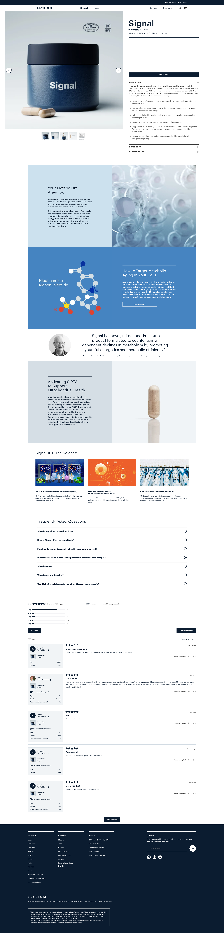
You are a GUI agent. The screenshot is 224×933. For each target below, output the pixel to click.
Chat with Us (94, 844)
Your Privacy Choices (97, 855)
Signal (39, 657)
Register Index (170, 2)
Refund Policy (90, 901)
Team (60, 844)
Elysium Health (41, 901)
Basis (30, 840)
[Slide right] (118, 70)
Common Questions (96, 848)
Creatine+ (31, 848)
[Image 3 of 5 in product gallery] (64, 136)
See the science (139, 304)
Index (30, 871)
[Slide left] (9, 70)
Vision (30, 855)
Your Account (94, 851)
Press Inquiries (64, 851)
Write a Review (188, 631)
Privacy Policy (76, 901)
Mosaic (31, 851)
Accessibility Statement (59, 901)
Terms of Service (105, 901)
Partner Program (64, 855)
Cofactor (31, 844)
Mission (61, 840)
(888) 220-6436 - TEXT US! (99, 840)
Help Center (182, 2)
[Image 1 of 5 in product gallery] (45, 136)
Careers (61, 848)
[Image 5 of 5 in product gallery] (82, 136)
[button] (185, 8)
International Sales (65, 863)
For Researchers (34, 882)
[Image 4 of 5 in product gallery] (73, 136)
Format (31, 867)
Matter (30, 863)
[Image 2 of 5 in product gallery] (55, 136)
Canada (61, 859)
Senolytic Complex (35, 874)
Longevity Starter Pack (37, 878)
